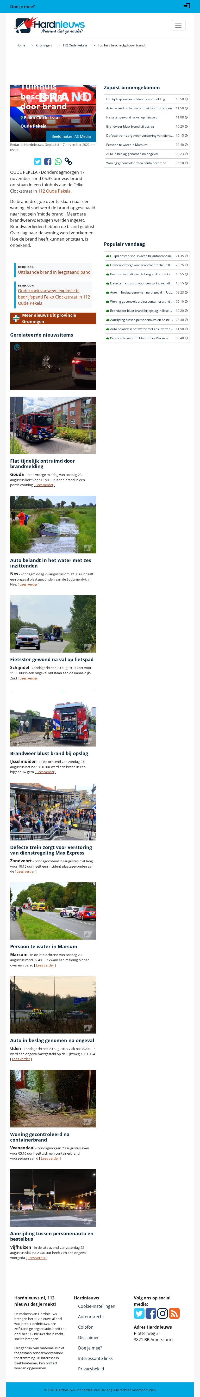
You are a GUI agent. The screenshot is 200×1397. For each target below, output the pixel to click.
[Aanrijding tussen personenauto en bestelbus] (53, 1198)
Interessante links (95, 1358)
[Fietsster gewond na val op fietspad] (53, 624)
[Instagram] (162, 1316)
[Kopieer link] (68, 163)
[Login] (187, 5)
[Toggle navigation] (178, 25)
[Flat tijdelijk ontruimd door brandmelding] (53, 425)
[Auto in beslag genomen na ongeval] (53, 1005)
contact (51, 1363)
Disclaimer (88, 1337)
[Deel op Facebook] (48, 163)
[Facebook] (151, 1316)
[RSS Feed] (174, 1316)
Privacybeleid (91, 1369)
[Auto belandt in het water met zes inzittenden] (53, 524)
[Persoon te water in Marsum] (53, 911)
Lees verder (44, 484)
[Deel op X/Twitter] (38, 163)
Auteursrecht (91, 1317)
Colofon (85, 1327)
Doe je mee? (90, 1348)
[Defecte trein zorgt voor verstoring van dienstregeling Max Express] (53, 811)
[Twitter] (139, 1316)
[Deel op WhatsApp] (58, 163)
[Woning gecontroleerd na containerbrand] (53, 1098)
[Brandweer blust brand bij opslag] (53, 718)
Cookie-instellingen (96, 1306)
